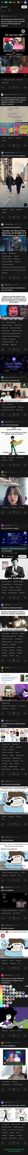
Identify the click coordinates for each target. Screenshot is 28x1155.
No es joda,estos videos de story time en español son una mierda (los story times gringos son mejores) (13, 22)
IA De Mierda (6, 330)
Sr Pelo (13, 708)
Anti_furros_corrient (9, 94)
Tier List (13, 1030)
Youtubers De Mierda (8, 342)
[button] (21, 2)
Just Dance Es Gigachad (15, 590)
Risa (11, 763)
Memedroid (12, 253)
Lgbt (4, 404)
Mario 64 (12, 749)
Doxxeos (12, 650)
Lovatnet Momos (7, 584)
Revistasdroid (6, 744)
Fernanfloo (5, 82)
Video (12, 209)
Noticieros (5, 963)
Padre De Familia (7, 1127)
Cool (24, 1124)
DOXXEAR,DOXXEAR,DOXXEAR (11, 608)
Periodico (5, 747)
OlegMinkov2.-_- (8, 604)
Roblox (4, 457)
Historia (22, 507)
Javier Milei (5, 344)
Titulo (4, 140)
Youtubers (12, 339)
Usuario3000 (7, 1042)
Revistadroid (16, 744)
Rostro (12, 655)
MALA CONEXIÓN (7, 890)
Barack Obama (13, 766)
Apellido (20, 653)
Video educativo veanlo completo (13, 156)
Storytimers (6, 708)
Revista (17, 763)
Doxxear (5, 650)
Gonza (21, 1138)
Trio (22, 761)
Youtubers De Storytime (9, 647)
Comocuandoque (7, 840)
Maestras (11, 138)
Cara (18, 655)
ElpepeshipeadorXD (9, 421)
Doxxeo (20, 647)
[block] (25, 16)
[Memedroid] (5, 2)
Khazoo (5, 1130)
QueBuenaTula (8, 975)
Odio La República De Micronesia (11, 336)
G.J (3, 819)
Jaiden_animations (7, 642)
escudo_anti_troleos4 (9, 377)
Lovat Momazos (18, 584)
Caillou (12, 755)
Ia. (3, 322)
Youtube (5, 339)
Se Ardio (19, 587)
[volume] (25, 75)
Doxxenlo (19, 650)
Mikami (23, 633)
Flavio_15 (5, 755)
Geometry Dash (7, 913)
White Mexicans (7, 1084)
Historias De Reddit (8, 261)
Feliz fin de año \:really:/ (10, 528)
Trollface (19, 747)
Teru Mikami (6, 633)
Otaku (17, 752)
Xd (2, 671)
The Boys (5, 763)
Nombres (12, 653)
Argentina (13, 963)
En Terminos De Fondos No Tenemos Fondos (14, 270)
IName (6, 472)
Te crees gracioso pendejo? (10, 784)
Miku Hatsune (20, 755)
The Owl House (7, 761)
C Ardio (5, 590)
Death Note (15, 633)
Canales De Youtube (8, 264)
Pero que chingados (8, 1046)
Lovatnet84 (7, 525)
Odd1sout (5, 1132)
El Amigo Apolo (13, 592)
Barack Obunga (7, 769)
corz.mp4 (6, 720)
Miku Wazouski (17, 758)
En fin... (4, 475)
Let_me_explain (19, 642)
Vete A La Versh (16, 1124)
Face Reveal (20, 457)
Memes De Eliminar (8, 639)
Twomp (5, 749)
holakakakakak (8, 887)
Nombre (5, 653)
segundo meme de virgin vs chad (13, 1105)
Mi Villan (5, 273)
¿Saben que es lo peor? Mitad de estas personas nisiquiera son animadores (12, 980)
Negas (12, 1132)
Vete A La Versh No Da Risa (16, 1130)
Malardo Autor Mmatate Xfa (10, 910)
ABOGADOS (6, 507)
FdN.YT (6, 16)
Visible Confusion (18, 1084)
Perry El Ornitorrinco (8, 752)
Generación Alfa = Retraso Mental (11, 333)
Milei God (13, 344)
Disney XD (13, 875)
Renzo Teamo (13, 1138)
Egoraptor (12, 1135)
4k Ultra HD (17, 913)
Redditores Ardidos (17, 330)
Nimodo (5, 460)
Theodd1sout (18, 325)
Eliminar (21, 636)
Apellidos (5, 655)
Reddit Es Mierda (7, 259)
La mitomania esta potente (11, 227)
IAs (17, 342)
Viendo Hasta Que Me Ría (9, 407)
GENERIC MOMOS (18, 581)
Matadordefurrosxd (9, 152)
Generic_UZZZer (7, 581)
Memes (5, 253)
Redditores (17, 259)
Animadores (6, 1124)
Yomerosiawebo (8, 224)
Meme (11, 460)
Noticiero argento (7, 928)
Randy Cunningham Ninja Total (11, 872)
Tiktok (4, 138)
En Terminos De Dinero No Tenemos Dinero (14, 267)
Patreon (5, 1135)
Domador (16, 769)
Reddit (16, 256)
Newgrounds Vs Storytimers (10, 706)
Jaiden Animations (7, 325)
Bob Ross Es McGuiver (8, 409)
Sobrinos (19, 816)
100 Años (21, 407)
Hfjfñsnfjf (6, 667)
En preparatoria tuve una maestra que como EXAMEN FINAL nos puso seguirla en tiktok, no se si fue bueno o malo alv (13, 101)
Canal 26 (5, 960)
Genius (4, 592)
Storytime (20, 80)
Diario (12, 747)
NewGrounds (6, 703)
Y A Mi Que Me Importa (9, 80)
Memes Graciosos (7, 256)
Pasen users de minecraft (10, 380)
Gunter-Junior (7, 781)
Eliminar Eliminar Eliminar (9, 636)
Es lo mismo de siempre (9, 425)
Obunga (5, 766)
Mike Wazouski (7, 758)
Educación (5, 209)
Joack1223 (7, 1102)
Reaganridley (7, 284)
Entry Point (20, 409)
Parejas (4, 212)
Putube (12, 587)
